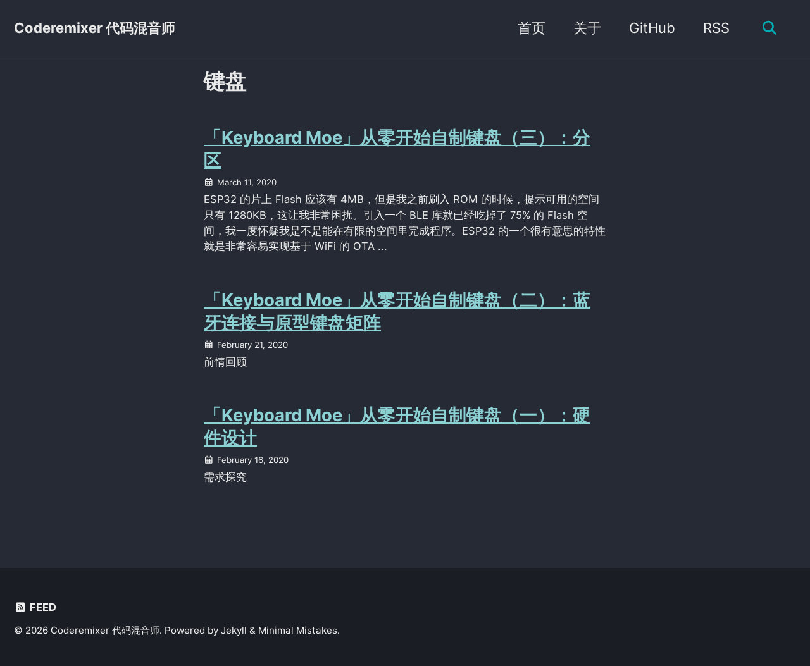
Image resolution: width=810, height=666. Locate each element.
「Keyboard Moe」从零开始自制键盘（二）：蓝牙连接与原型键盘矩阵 (397, 311)
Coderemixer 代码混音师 (94, 28)
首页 (531, 28)
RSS (716, 28)
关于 (587, 28)
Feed (41, 607)
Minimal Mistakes (297, 630)
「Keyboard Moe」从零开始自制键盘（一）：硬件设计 (397, 426)
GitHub (652, 28)
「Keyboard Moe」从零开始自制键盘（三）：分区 (397, 148)
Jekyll (234, 630)
